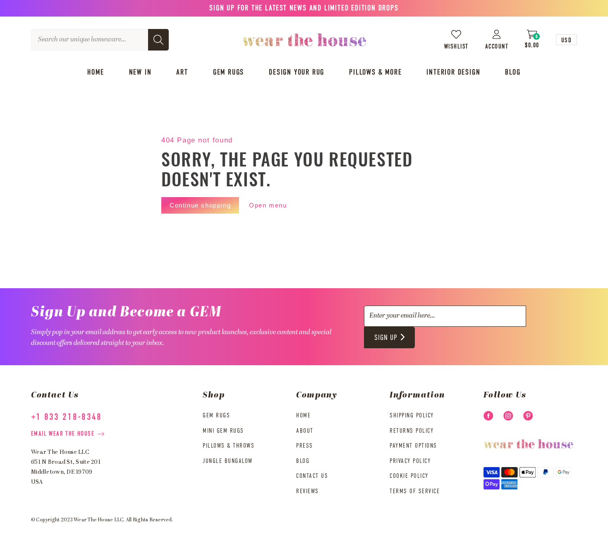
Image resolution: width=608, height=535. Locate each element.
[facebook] (488, 416)
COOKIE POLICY (409, 476)
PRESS (304, 446)
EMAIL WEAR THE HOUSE (62, 434)
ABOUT (305, 431)
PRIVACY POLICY (410, 461)
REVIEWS (307, 491)
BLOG (302, 461)
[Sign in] (497, 34)
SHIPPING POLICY (412, 415)
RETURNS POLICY (411, 431)
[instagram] (508, 416)
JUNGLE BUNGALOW (228, 461)
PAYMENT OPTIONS (413, 446)
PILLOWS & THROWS (228, 446)
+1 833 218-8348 (66, 417)
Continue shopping (200, 205)
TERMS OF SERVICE (415, 491)
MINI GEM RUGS (223, 431)
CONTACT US (312, 476)
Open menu (268, 205)
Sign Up (385, 338)
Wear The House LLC (98, 520)
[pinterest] (528, 416)
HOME (303, 415)
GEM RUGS (216, 415)
